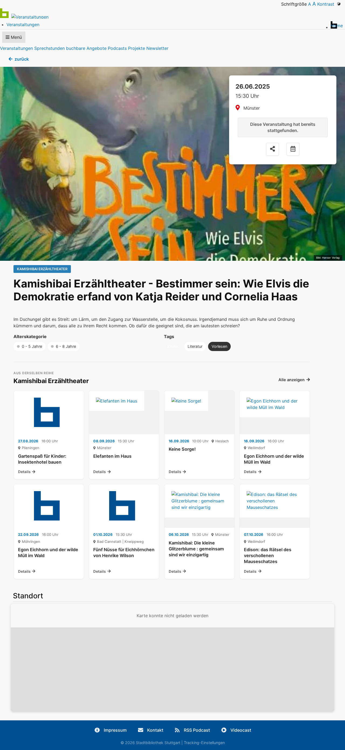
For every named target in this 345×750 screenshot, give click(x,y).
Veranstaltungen (16, 48)
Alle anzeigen (291, 379)
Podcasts (117, 48)
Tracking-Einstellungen (204, 742)
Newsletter (157, 48)
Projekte (136, 48)
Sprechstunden (49, 48)
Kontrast (327, 4)
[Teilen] (272, 149)
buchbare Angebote (86, 48)
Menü (15, 37)
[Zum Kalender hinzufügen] (293, 149)
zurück (22, 59)
